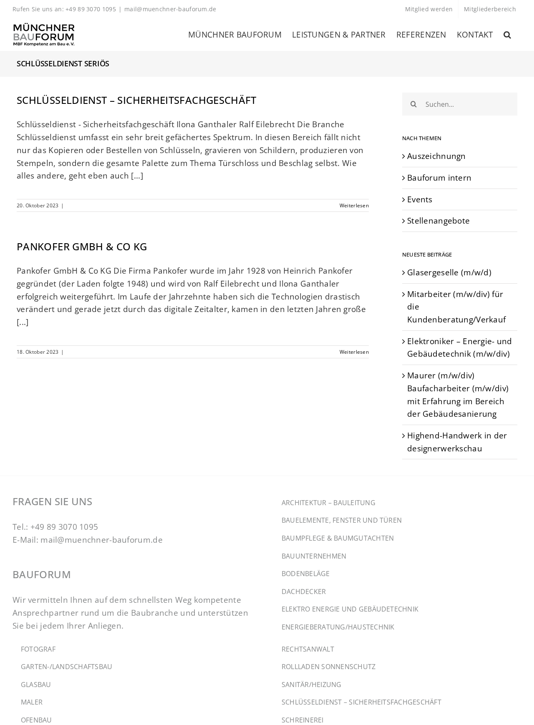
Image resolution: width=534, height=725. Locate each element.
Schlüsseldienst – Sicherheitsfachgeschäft (137, 100)
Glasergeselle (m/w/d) (449, 272)
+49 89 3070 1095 (64, 526)
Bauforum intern (439, 177)
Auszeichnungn (436, 155)
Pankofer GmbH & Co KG (82, 246)
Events (420, 199)
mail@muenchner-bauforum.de (170, 9)
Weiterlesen (354, 205)
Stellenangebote (438, 220)
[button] (507, 34)
